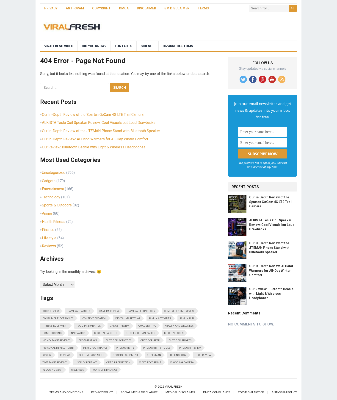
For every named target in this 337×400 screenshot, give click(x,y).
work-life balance (105, 369)
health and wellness (179, 325)
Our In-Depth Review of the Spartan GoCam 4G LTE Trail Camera (93, 114)
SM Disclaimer (176, 8)
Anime (47, 213)
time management (54, 362)
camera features (79, 311)
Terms (203, 8)
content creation (94, 318)
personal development (58, 347)
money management (56, 340)
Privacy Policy (102, 392)
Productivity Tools (156, 347)
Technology (51, 197)
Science (147, 46)
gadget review (120, 325)
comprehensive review (179, 311)
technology (178, 355)
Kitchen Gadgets (105, 333)
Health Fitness (53, 221)
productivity (125, 347)
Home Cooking (52, 333)
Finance (48, 230)
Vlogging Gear (52, 369)
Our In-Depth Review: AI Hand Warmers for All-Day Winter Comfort (95, 139)
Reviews (49, 246)
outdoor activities (118, 340)
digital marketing (127, 318)
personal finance (95, 347)
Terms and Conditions (66, 392)
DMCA (124, 8)
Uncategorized (53, 172)
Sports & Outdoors (57, 205)
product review (190, 347)
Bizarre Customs (178, 46)
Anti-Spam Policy (284, 392)
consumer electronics (58, 318)
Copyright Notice (251, 392)
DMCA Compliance (216, 392)
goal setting (147, 325)
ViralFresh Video (58, 46)
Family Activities (160, 318)
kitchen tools (174, 333)
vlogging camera (182, 362)
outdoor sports (180, 340)
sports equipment (125, 355)
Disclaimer (146, 8)
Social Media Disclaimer (139, 392)
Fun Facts (123, 46)
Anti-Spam (75, 8)
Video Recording (150, 362)
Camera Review (109, 311)
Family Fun (187, 318)
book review (50, 311)
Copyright (101, 8)
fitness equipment (55, 325)
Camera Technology (141, 311)
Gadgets (48, 181)
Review (46, 355)
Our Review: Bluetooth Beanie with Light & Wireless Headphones (94, 147)
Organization (87, 340)
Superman (154, 355)
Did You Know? (94, 46)
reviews (65, 355)
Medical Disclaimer (180, 392)
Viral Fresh (173, 386)
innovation (78, 333)
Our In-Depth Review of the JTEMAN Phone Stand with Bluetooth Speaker (101, 131)
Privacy (51, 8)
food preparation (89, 325)
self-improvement (91, 355)
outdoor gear (150, 340)
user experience (86, 362)
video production (118, 362)
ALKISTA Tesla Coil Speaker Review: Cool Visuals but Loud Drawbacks (98, 122)
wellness (77, 369)
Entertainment (53, 189)
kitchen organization (140, 333)
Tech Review (203, 355)
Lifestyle (49, 238)
